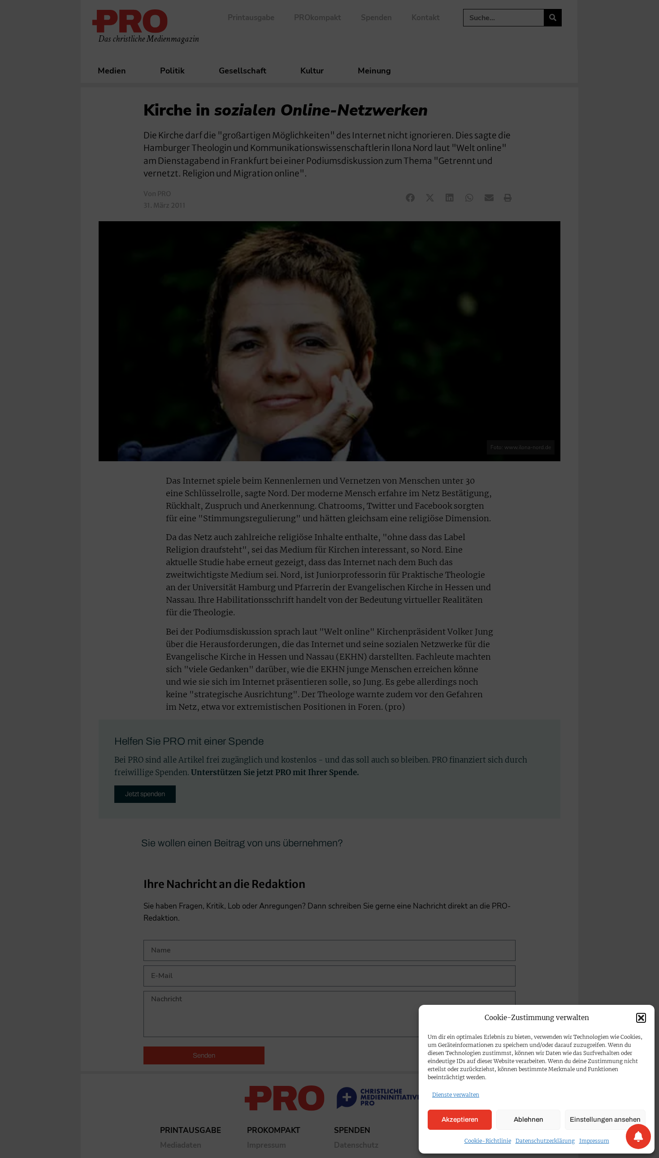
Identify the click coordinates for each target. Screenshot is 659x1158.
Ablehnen (528, 1119)
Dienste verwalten (455, 1094)
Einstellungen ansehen (605, 1119)
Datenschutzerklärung (545, 1140)
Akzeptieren (460, 1119)
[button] (641, 1017)
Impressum (594, 1140)
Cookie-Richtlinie (487, 1140)
